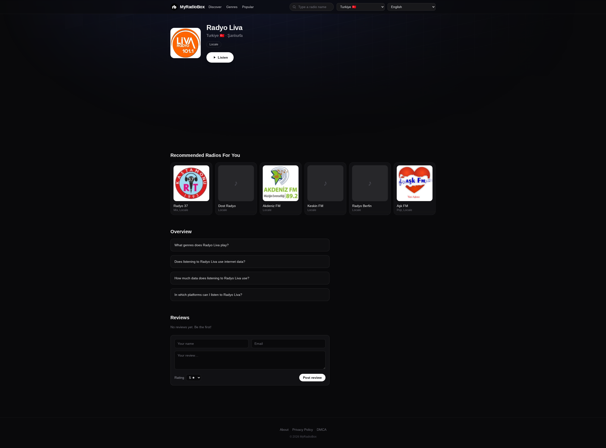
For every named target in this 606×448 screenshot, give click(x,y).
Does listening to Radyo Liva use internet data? (209, 261)
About (284, 429)
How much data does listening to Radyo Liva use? (211, 278)
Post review (312, 377)
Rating (179, 377)
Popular (248, 7)
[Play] (203, 171)
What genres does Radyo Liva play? (201, 245)
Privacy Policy (302, 429)
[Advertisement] (303, 98)
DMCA (321, 429)
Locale (213, 44)
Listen (223, 57)
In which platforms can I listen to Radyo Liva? (208, 295)
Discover (215, 7)
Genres (231, 7)
